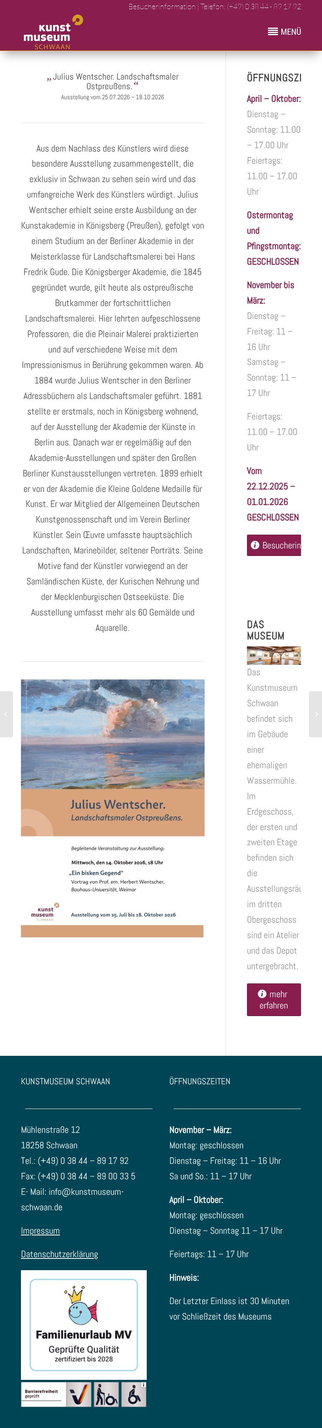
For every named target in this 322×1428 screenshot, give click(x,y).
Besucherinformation (161, 6)
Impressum (40, 1231)
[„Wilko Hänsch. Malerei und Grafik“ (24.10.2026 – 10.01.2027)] (6, 714)
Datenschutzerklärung (59, 1254)
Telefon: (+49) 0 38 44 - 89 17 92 (250, 6)
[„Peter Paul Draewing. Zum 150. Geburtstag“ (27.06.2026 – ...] (315, 714)
